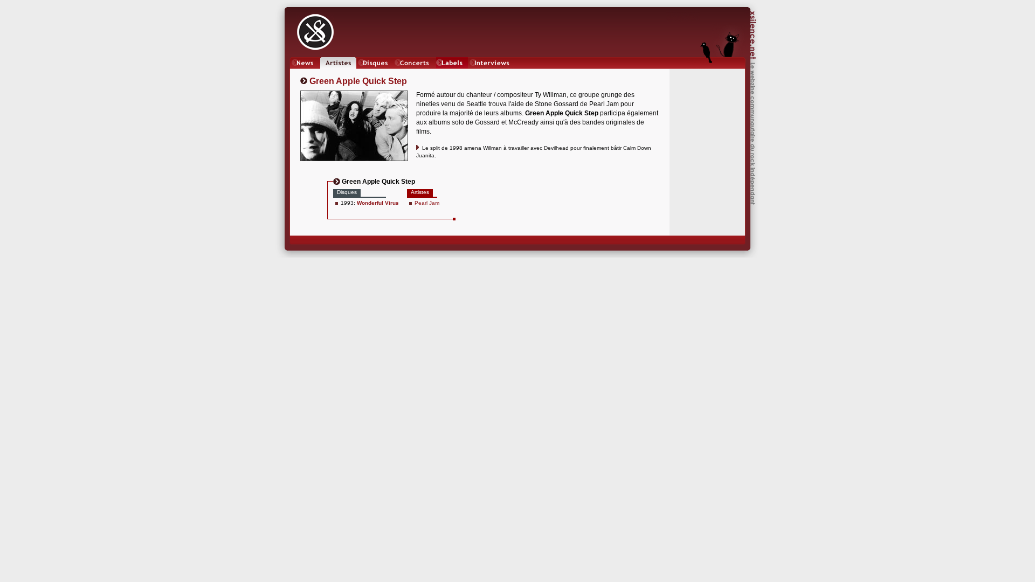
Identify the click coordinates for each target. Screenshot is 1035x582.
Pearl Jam (427, 203)
